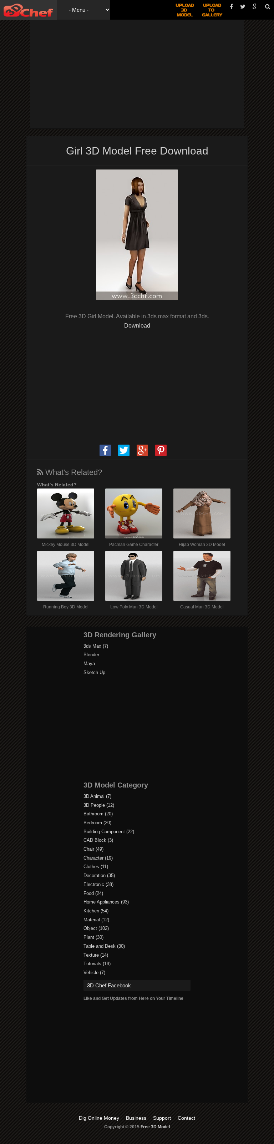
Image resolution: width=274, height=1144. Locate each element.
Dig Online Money (99, 1118)
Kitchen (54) (95, 910)
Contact (186, 1118)
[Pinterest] (161, 454)
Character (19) (98, 858)
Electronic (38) (98, 884)
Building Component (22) (108, 831)
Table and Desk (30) (104, 946)
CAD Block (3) (98, 840)
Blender (91, 654)
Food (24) (93, 893)
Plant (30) (93, 937)
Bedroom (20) (97, 822)
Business (136, 1118)
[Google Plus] (142, 454)
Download (137, 326)
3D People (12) (98, 805)
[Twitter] (124, 454)
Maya (89, 663)
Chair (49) (93, 849)
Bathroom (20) (98, 813)
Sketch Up (94, 672)
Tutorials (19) (97, 963)
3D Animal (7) (97, 796)
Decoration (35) (99, 875)
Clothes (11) (95, 866)
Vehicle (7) (94, 972)
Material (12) (96, 919)
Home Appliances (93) (106, 902)
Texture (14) (95, 955)
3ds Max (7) (95, 646)
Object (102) (96, 928)
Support (162, 1118)
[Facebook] (105, 454)
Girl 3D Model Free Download (137, 151)
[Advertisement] (154, 73)
